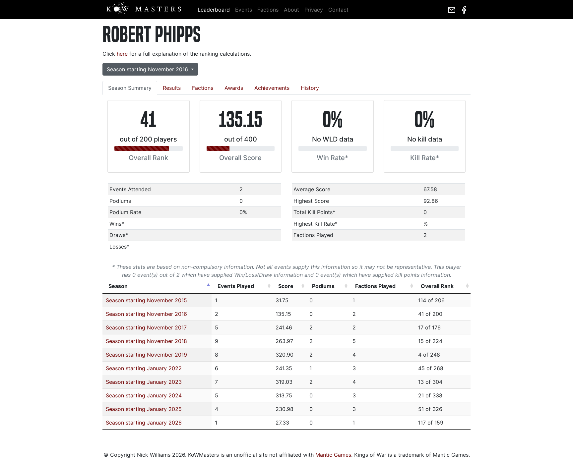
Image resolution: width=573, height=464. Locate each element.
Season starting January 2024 (144, 395)
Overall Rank (437, 286)
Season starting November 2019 (146, 354)
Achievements (271, 88)
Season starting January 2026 (144, 422)
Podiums (323, 286)
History (310, 88)
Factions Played (375, 286)
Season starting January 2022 (144, 368)
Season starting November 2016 (146, 314)
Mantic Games (333, 454)
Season (118, 286)
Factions (268, 9)
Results (172, 88)
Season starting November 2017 (146, 327)
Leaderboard (214, 9)
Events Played (236, 286)
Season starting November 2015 (146, 300)
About (291, 9)
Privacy (313, 9)
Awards (233, 88)
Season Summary (130, 88)
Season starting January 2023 (144, 381)
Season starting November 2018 (146, 341)
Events (243, 9)
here (122, 53)
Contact (338, 9)
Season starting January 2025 (144, 409)
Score (285, 286)
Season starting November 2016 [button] (148, 69)
